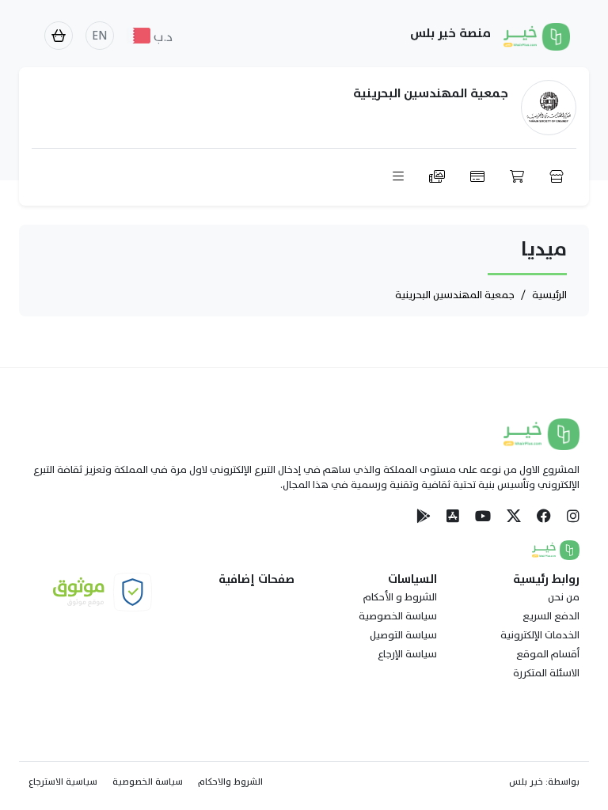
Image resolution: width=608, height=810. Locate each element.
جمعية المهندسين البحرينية (455, 295)
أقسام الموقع (548, 654)
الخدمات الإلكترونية (540, 635)
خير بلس (526, 781)
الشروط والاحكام (230, 781)
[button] (434, 177)
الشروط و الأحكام (400, 597)
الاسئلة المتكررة (546, 673)
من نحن (564, 597)
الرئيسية (549, 295)
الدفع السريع (551, 616)
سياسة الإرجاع (407, 654)
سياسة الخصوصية (398, 616)
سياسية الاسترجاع (62, 781)
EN (100, 35)
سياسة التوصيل (403, 635)
